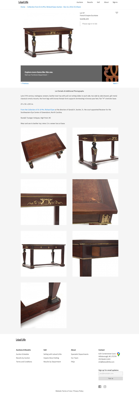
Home (23, 7)
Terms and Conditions (24, 362)
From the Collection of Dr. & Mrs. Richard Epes (38, 110)
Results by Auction (23, 358)
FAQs (73, 362)
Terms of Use (67, 391)
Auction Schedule (22, 354)
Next (115, 83)
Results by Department (52, 362)
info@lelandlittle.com (106, 362)
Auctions (80, 2)
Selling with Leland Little (53, 354)
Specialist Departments (79, 354)
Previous (25, 83)
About (106, 2)
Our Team (74, 358)
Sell (98, 2)
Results (90, 2)
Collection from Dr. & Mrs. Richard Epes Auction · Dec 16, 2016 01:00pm (54, 7)
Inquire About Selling (51, 358)
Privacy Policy (78, 391)
